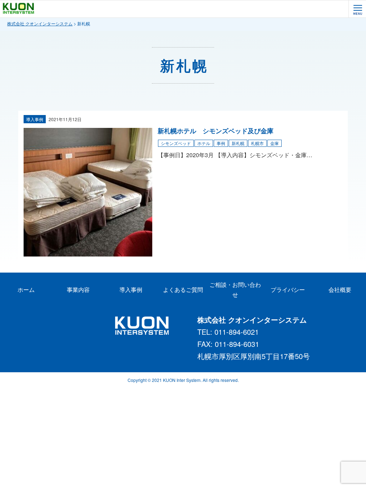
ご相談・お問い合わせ (235, 289)
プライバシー (288, 289)
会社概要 (339, 289)
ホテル (203, 143)
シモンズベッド (176, 143)
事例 (221, 143)
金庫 (274, 143)
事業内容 (78, 289)
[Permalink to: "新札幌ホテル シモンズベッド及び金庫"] (88, 252)
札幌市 (257, 143)
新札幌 (238, 143)
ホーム (26, 289)
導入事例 (34, 119)
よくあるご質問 (183, 289)
